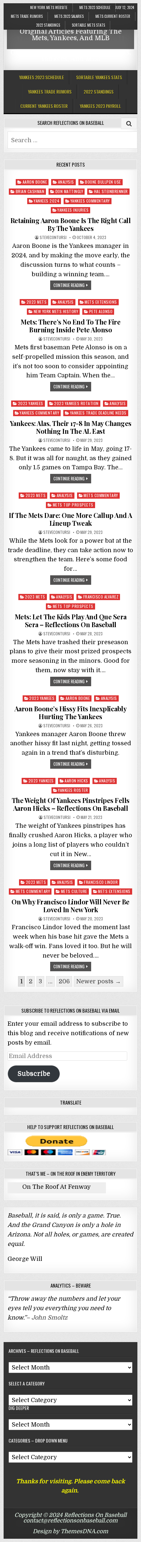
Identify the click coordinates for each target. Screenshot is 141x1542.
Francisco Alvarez (101, 596)
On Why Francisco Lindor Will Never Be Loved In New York (70, 905)
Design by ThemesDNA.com (70, 1531)
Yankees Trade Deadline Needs (98, 413)
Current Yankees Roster (44, 105)
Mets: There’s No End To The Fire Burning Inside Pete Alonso (70, 325)
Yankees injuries (73, 210)
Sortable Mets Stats (88, 25)
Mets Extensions (101, 302)
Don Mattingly (69, 191)
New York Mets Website (49, 7)
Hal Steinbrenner (111, 191)
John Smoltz (49, 1317)
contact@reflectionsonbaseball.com (70, 1521)
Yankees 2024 (46, 201)
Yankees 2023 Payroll (100, 105)
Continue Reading (69, 285)
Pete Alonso (101, 311)
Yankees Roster (73, 790)
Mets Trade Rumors (27, 16)
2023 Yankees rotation (76, 403)
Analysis (66, 182)
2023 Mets (37, 302)
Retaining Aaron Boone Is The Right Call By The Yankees (70, 224)
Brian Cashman (30, 191)
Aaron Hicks (76, 780)
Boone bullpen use (103, 182)
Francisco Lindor (101, 882)
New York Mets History (56, 311)
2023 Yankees (30, 403)
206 (64, 981)
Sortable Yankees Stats (99, 77)
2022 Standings (48, 25)
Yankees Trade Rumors (49, 91)
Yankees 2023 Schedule (41, 77)
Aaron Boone (35, 182)
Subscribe (33, 1073)
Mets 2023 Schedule (95, 7)
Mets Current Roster (112, 16)
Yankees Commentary (90, 201)
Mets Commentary (101, 495)
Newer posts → (98, 981)
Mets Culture (74, 891)
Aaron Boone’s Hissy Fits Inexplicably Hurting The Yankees (70, 712)
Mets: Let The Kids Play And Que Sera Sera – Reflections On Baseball (71, 620)
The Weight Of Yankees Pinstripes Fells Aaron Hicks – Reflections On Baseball (71, 804)
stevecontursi (53, 237)
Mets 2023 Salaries (69, 16)
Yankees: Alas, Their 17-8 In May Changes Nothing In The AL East (70, 427)
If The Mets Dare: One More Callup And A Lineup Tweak (70, 519)
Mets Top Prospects (73, 504)
